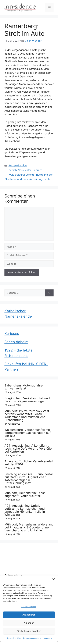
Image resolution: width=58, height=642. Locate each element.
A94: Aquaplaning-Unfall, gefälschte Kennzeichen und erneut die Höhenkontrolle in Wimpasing (24, 510)
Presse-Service (17, 165)
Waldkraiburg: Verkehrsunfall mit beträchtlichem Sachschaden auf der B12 (27, 433)
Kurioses (11, 333)
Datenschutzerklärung (32, 638)
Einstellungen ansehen (29, 631)
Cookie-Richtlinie (14, 638)
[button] (53, 579)
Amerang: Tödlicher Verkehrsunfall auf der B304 (28, 463)
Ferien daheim (16, 342)
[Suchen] (49, 293)
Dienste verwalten (28, 607)
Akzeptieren (29, 614)
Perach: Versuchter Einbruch (25, 170)
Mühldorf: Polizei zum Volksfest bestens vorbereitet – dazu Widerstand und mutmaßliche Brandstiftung (26, 415)
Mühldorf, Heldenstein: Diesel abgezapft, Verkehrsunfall (25, 494)
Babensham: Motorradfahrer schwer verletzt (24, 387)
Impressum (47, 638)
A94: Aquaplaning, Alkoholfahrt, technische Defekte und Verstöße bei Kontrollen (28, 448)
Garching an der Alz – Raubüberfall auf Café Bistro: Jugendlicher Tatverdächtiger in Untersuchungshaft (28, 478)
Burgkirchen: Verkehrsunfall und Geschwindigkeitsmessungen (27, 399)
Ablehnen (29, 622)
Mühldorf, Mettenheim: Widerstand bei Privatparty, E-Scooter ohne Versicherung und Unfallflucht (29, 527)
